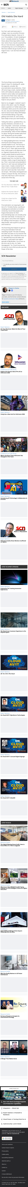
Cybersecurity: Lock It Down (12, 1124)
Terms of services (19, 273)
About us (4, 1164)
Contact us (4, 1167)
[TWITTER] (10, 290)
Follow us (16, 26)
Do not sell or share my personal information (13, 1177)
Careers (4, 1170)
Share (5, 26)
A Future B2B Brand (7, 1174)
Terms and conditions (7, 1144)
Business (4, 12)
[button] (2, 4)
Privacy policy (5, 1151)
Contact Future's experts (8, 1147)
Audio (9, 8)
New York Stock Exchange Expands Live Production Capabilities (14, 1102)
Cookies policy (5, 1154)
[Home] (14, 1)
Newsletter (23, 26)
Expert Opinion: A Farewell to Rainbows (12, 1113)
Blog (3, 20)
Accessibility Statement (7, 1157)
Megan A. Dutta (11, 20)
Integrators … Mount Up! (11, 1108)
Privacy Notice (21, 274)
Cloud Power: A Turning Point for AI (14, 1119)
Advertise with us (6, 1161)
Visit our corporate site (13, 1133)
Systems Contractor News (12, 21)
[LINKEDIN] (12, 290)
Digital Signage (19, 8)
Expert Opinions (11, 12)
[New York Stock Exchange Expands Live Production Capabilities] (14, 1098)
